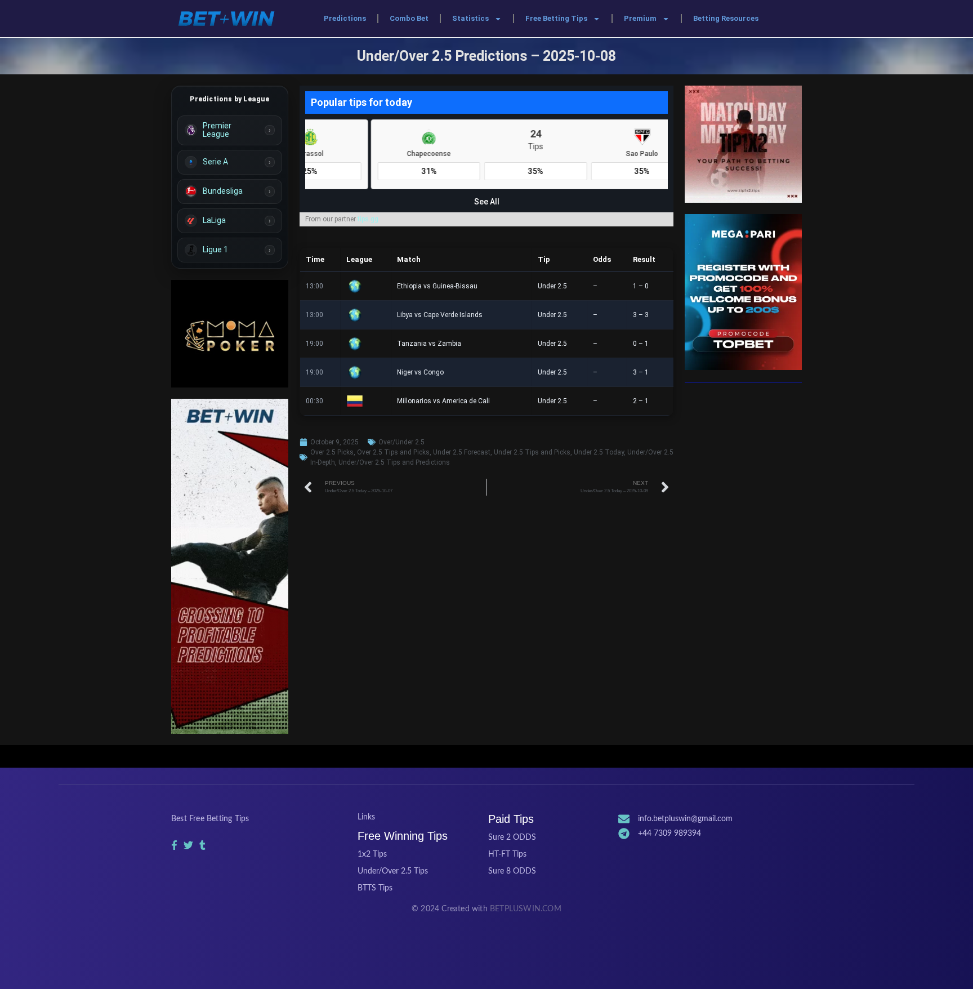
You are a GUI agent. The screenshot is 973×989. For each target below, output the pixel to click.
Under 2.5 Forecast (461, 452)
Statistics (470, 18)
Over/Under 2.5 (401, 442)
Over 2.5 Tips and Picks (393, 452)
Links (366, 817)
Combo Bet (409, 18)
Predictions (345, 18)
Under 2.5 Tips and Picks (532, 452)
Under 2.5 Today (599, 452)
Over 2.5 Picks (332, 452)
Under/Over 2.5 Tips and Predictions (394, 462)
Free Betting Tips (556, 18)
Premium (640, 18)
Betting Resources (725, 18)
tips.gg (368, 219)
